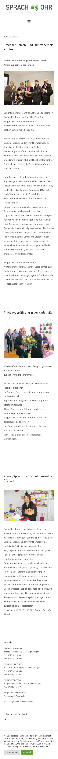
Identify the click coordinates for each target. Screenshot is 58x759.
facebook (5, 720)
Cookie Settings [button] (12, 752)
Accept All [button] (27, 752)
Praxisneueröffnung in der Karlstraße (28, 312)
